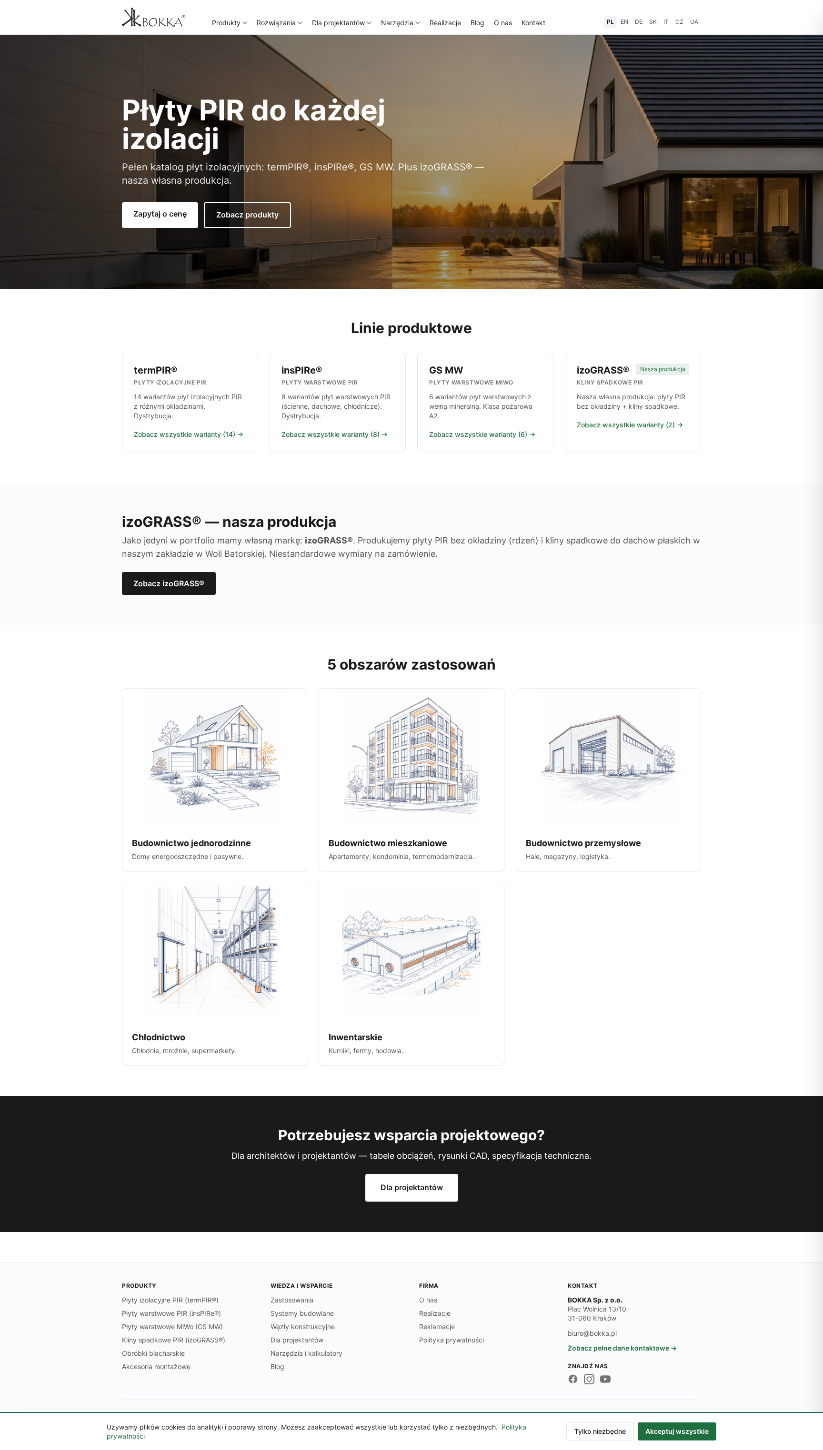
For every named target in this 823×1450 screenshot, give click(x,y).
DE (638, 21)
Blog (477, 23)
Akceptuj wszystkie (677, 1431)
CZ (679, 21)
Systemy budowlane (302, 1313)
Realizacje (445, 23)
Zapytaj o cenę (160, 213)
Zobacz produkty (247, 214)
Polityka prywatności (451, 1340)
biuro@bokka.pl (592, 1333)
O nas (503, 23)
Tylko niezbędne (600, 1431)
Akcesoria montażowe (156, 1366)
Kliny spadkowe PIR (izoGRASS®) (173, 1340)
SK (653, 21)
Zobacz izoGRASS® (168, 583)
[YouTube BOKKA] (605, 1379)
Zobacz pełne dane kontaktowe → (622, 1348)
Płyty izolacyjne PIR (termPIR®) (170, 1300)
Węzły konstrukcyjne (303, 1326)
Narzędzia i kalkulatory (306, 1353)
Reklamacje (437, 1326)
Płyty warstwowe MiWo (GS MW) (172, 1326)
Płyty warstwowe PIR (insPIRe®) (171, 1313)
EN (624, 21)
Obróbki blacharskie (153, 1353)
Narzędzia (397, 23)
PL (610, 21)
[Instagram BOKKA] (589, 1379)
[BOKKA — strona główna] (153, 17)
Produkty (226, 23)
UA (694, 21)
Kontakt (533, 23)
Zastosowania (292, 1300)
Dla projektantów (338, 23)
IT (666, 21)
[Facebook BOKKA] (573, 1379)
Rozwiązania (276, 23)
